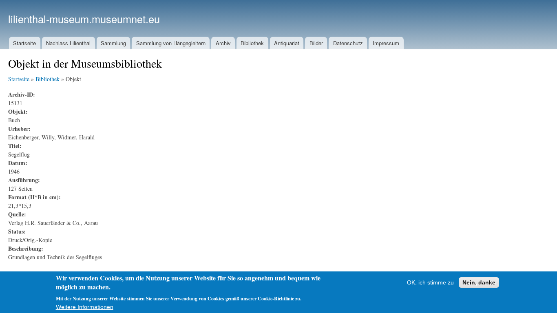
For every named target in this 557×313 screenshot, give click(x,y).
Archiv (223, 43)
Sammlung (113, 43)
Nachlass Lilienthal (68, 43)
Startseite (24, 43)
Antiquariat (286, 43)
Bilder (316, 43)
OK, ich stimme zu (430, 282)
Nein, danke (478, 282)
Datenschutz (348, 43)
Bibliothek (252, 43)
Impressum (386, 43)
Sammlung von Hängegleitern (171, 43)
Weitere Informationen (84, 307)
